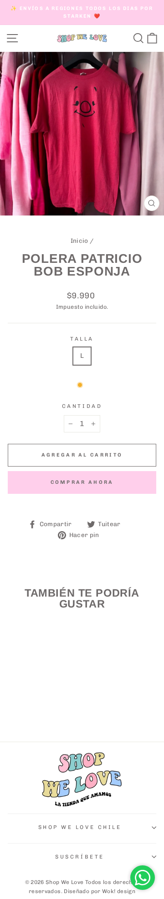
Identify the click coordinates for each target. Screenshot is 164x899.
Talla (82, 339)
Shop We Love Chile (80, 827)
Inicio (79, 240)
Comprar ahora (82, 482)
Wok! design (118, 891)
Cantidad (82, 406)
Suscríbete (79, 857)
